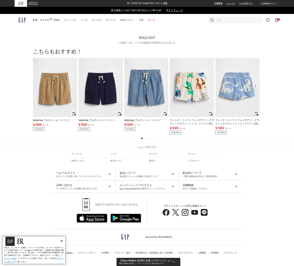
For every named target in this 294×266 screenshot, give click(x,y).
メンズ (113, 154)
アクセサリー (194, 161)
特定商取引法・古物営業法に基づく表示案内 (154, 253)
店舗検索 (218, 3)
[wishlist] (268, 20)
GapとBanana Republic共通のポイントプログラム (142, 189)
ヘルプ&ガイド (246, 3)
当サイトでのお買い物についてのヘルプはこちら (78, 176)
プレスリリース (229, 253)
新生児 (152, 161)
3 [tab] (146, 138)
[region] (34, 250)
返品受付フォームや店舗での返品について (138, 176)
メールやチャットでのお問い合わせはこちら (76, 189)
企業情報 (202, 253)
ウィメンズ (76, 154)
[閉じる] (61, 241)
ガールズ (153, 154)
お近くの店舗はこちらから (195, 189)
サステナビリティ (185, 253)
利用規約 (105, 253)
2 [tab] (144, 138)
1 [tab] (142, 138)
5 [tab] (150, 138)
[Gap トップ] (20, 20)
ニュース (231, 3)
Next (255, 86)
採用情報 (214, 253)
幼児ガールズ (77, 161)
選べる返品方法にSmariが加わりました (147, 3)
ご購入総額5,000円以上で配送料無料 (200, 176)
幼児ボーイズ (116, 161)
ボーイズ (192, 154)
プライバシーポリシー (87, 253)
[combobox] (235, 20)
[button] (269, 3)
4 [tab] (148, 138)
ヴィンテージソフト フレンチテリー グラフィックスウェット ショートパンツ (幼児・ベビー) (192, 122)
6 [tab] (152, 138)
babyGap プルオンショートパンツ (51, 120)
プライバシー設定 (122, 253)
